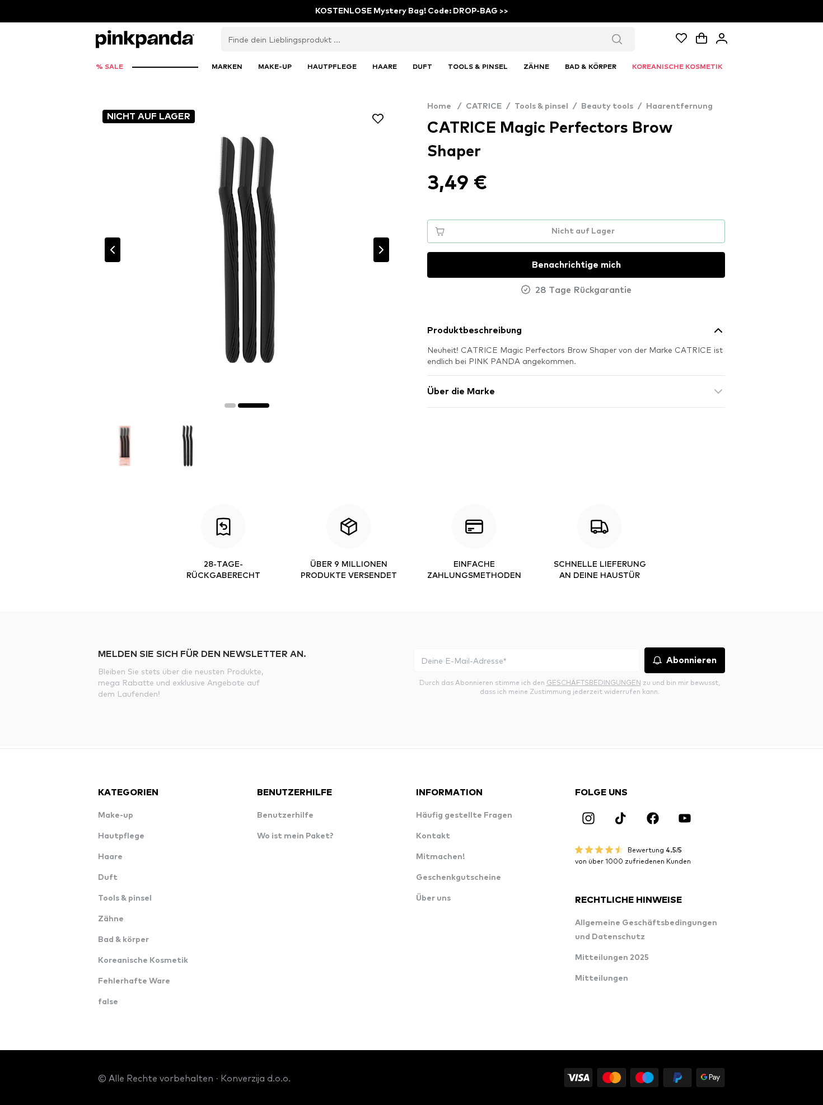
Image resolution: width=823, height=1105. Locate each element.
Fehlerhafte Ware (134, 981)
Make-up (115, 815)
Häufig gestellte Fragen (464, 815)
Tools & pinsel (541, 106)
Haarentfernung (679, 106)
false (108, 1002)
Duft (108, 878)
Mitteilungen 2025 (612, 958)
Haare (110, 857)
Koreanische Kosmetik (143, 960)
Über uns (433, 898)
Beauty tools (607, 106)
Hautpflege (121, 836)
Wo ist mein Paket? (295, 836)
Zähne (111, 919)
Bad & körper (123, 940)
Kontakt (433, 836)
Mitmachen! (440, 857)
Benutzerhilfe (285, 815)
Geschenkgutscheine (458, 878)
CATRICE (484, 106)
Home (444, 106)
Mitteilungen (601, 978)
